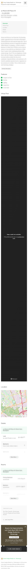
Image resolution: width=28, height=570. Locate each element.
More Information (6, 68)
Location (5, 27)
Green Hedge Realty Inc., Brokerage (12, 2)
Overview (5, 23)
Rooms (4, 31)
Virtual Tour (6, 25)
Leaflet (12, 415)
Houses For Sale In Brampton (8, 4)
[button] (3, 403)
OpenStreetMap (18, 415)
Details (4, 29)
